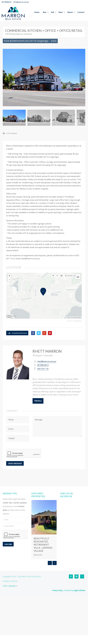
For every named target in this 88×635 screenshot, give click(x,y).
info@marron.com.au (21, 2)
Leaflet (68, 318)
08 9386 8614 (42, 365)
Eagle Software (79, 590)
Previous (6, 77)
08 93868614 (6, 2)
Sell (52, 12)
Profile (38, 401)
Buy (44, 12)
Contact (80, 12)
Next (82, 77)
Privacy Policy (57, 590)
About (70, 12)
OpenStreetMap (76, 318)
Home (36, 12)
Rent (61, 12)
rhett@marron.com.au (46, 361)
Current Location (73, 275)
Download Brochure (19, 333)
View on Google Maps (74, 321)
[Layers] (77, 276)
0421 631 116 (42, 368)
